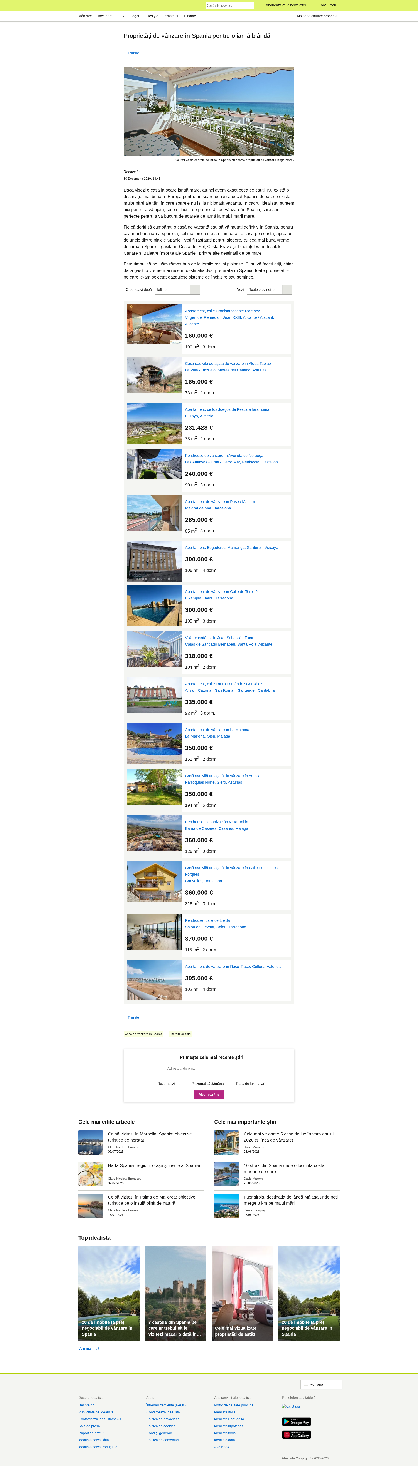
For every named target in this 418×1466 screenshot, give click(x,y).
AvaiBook (221, 1447)
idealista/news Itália (93, 1440)
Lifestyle (151, 16)
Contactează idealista (163, 1412)
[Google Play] (296, 1422)
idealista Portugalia (229, 1419)
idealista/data (224, 1440)
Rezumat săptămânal (208, 1083)
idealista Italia (225, 1412)
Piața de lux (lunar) (250, 1083)
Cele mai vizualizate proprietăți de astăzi (236, 1331)
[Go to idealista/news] (84, 5)
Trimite (133, 53)
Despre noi (86, 1405)
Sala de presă (89, 1426)
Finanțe (190, 16)
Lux (121, 16)
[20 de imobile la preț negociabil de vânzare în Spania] (109, 1293)
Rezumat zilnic (168, 1083)
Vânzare (85, 16)
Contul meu (327, 5)
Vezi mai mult (88, 1348)
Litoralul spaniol (180, 1033)
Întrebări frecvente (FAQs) (166, 1405)
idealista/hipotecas (228, 1426)
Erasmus (171, 16)
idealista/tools (225, 1433)
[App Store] (296, 1409)
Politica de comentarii (163, 1440)
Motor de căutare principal (234, 1405)
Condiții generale (159, 1433)
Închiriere (105, 16)
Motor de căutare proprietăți (318, 16)
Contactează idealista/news (99, 1419)
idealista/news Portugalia (97, 1447)
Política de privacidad (163, 1419)
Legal (134, 16)
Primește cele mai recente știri (211, 1057)
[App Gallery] (296, 1435)
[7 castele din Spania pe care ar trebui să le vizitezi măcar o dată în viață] (175, 1293)
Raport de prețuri (91, 1433)
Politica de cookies (160, 1426)
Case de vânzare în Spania (143, 1033)
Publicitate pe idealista (95, 1412)
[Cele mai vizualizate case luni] (242, 1293)
